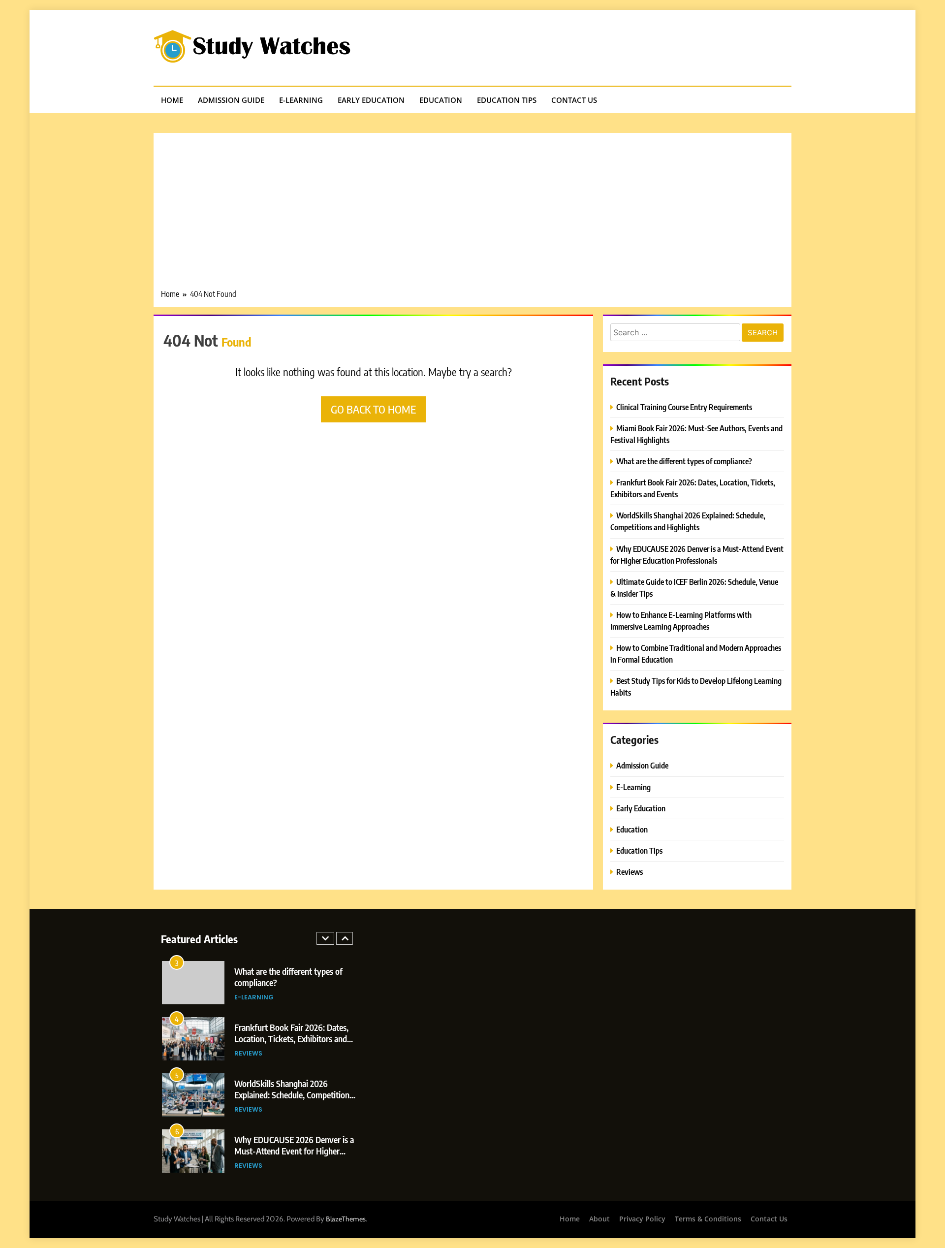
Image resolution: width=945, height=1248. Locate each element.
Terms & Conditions (708, 1218)
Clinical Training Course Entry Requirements (684, 407)
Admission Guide (231, 100)
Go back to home (373, 409)
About (599, 1218)
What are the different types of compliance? (684, 461)
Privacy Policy (642, 1218)
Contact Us (574, 100)
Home (172, 100)
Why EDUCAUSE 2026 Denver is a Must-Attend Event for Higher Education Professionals (294, 1151)
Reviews (629, 871)
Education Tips (506, 100)
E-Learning (301, 100)
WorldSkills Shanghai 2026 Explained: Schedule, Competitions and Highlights (293, 1095)
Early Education (371, 100)
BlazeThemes (346, 1219)
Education (440, 100)
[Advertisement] (472, 214)
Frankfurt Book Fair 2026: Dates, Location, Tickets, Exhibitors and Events (291, 1039)
